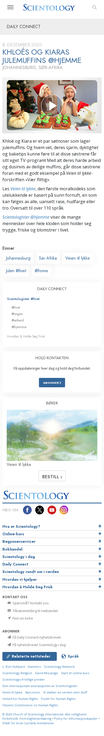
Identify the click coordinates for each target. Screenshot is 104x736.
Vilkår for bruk (12, 723)
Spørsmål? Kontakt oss (30, 603)
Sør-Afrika (48, 258)
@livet (15, 307)
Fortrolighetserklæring (35, 718)
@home (41, 271)
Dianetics (34, 667)
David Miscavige (46, 673)
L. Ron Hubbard (13, 667)
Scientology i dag (18, 556)
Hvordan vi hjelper (19, 579)
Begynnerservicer (18, 541)
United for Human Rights (20, 699)
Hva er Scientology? (21, 526)
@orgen (17, 313)
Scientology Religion (17, 673)
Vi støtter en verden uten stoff (65, 692)
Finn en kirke (22, 618)
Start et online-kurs (75, 673)
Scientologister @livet (23, 298)
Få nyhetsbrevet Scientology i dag (39, 644)
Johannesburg (18, 258)
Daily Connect (15, 564)
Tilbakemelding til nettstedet (35, 610)
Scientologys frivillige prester (23, 679)
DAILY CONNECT (52, 288)
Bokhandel (12, 549)
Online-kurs (13, 534)
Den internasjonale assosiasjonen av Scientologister (40, 686)
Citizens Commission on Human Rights (30, 705)
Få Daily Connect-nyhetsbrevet (36, 637)
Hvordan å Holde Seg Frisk (26, 336)
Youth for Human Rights (58, 699)
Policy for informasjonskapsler (76, 718)
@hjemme (18, 326)
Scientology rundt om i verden (30, 571)
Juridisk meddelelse (40, 723)
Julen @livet (16, 271)
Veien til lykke (22, 189)
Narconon (32, 692)
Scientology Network (59, 667)
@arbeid (17, 320)
